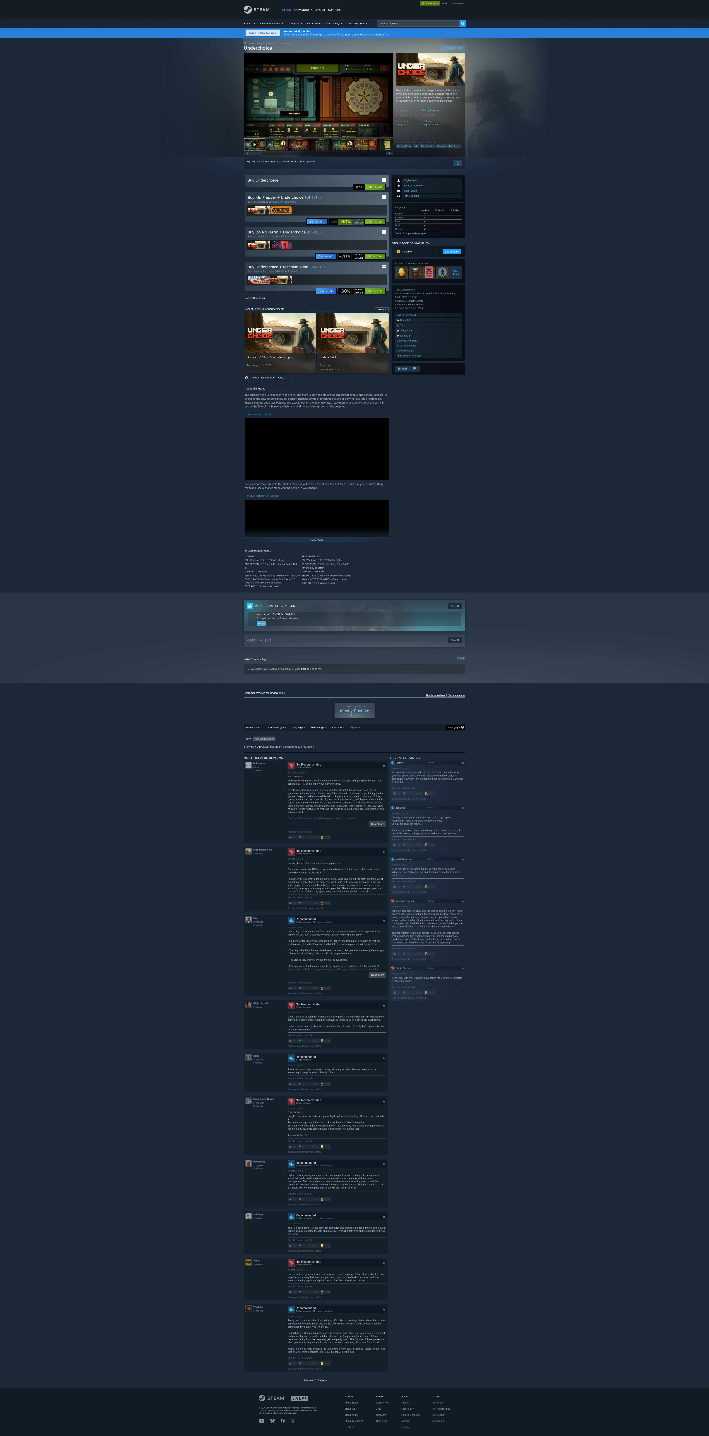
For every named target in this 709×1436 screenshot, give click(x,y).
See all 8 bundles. (255, 297)
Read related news (406, 345)
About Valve (382, 1402)
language (456, 3)
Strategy (451, 293)
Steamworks (351, 1414)
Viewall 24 (456, 272)
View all (460, 658)
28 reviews (258, 1264)
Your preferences (456, 695)
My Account (438, 1421)
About (320, 10)
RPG (431, 293)
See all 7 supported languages (410, 233)
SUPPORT (335, 10)
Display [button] (354, 727)
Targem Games (430, 124)
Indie (416, 146)
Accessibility (408, 1408)
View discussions (405, 350)
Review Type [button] (252, 727)
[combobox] (418, 23)
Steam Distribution (354, 1421)
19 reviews (258, 853)
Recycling (381, 1421)
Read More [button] (377, 823)
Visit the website (406, 315)
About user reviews (435, 695)
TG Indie (426, 121)
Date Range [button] (317, 727)
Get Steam (438, 1402)
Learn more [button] (452, 251)
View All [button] (382, 309)
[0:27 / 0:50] (318, 95)
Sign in (250, 161)
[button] (250, 23)
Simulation (441, 146)
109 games (258, 922)
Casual (418, 293)
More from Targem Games (277, 606)
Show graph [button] (454, 727)
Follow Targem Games (276, 614)
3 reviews (257, 925)
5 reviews (257, 770)
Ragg (256, 1055)
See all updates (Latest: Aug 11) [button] (269, 377)
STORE (287, 10)
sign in (445, 3)
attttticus (258, 1214)
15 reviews (258, 1168)
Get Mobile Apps (441, 1408)
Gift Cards (350, 1427)
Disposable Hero (262, 849)
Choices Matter (404, 146)
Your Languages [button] (262, 738)
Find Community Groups (409, 355)
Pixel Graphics (427, 146)
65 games (257, 767)
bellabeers (259, 763)
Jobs (378, 1408)
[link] (346, 222)
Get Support (438, 1414)
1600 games (258, 1103)
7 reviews (257, 1218)
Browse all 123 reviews (315, 1380)
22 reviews (258, 1106)
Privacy (405, 1402)
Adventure (408, 293)
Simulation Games (266, 43)
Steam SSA (351, 1408)
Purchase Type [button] (276, 727)
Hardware (381, 1414)
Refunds (405, 1427)
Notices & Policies (411, 1414)
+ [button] (458, 146)
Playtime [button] (337, 727)
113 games (258, 1165)
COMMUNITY (303, 10)
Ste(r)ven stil (260, 1003)
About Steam (352, 1402)
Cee (255, 918)
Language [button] (297, 727)
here (303, 668)
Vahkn (256, 1260)
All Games (249, 43)
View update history (407, 340)
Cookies (405, 1421)
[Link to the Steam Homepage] (257, 12)
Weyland (258, 1307)
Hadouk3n (259, 1161)
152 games (258, 1059)
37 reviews (258, 1311)
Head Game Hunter (264, 1099)
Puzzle (452, 146)
